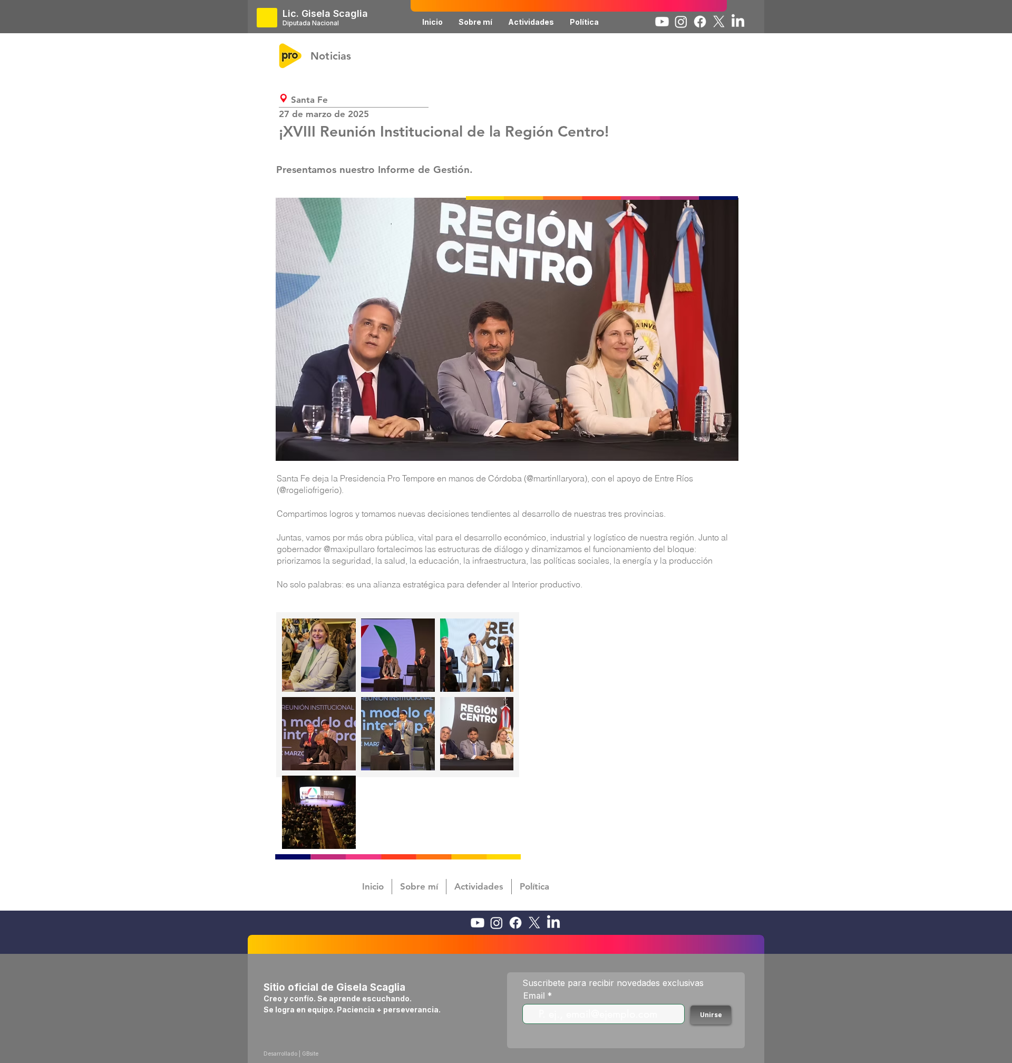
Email (534, 995)
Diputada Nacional (311, 23)
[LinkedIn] (738, 22)
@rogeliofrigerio (309, 490)
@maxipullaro (349, 549)
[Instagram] (681, 22)
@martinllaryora (556, 478)
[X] (719, 22)
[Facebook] (700, 22)
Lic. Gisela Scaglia (325, 13)
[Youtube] (662, 22)
